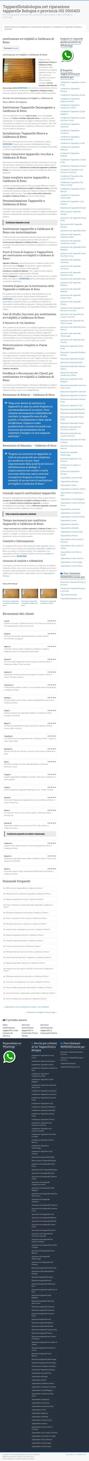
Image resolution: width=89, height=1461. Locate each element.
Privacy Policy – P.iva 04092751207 (76, 1454)
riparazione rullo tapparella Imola (72, 279)
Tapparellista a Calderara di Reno (73, 489)
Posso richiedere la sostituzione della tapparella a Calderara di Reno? (28, 906)
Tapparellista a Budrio (68, 485)
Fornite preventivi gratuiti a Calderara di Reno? (23, 946)
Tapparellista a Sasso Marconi (71, 558)
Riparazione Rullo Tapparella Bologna (44, 1170)
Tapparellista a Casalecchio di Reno (44, 1387)
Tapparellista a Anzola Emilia (71, 478)
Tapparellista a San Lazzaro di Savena (44, 1433)
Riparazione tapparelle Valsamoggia (44, 1359)
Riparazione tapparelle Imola (71, 406)
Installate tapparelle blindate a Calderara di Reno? (24, 941)
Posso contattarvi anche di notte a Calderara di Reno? (26, 918)
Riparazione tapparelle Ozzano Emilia (44, 1330)
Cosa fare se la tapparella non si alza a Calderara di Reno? (28, 982)
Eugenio (41, 328)
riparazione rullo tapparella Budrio (73, 231)
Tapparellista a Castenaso (70, 509)
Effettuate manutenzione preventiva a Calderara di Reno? (27, 976)
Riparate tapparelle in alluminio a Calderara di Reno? (25, 963)
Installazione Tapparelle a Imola (72, 143)
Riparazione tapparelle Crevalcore (73, 395)
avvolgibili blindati (32, 390)
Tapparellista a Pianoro (69, 536)
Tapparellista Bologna (68, 595)
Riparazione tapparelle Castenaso (73, 392)
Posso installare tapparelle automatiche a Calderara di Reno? (29, 988)
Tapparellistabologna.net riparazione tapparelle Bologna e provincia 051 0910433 (41, 8)
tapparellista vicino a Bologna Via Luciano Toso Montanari (26, 1007)
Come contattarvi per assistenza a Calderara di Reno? (26, 999)
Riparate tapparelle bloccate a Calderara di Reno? (25, 899)
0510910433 (22, 88)
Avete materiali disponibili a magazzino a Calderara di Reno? (29, 957)
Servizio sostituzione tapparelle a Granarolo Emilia (48, 1029)
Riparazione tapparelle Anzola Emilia (44, 1268)
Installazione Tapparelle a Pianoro (73, 166)
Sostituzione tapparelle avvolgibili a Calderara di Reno (11, 603)
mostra (15, 48)
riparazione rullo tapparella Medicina (44, 1218)
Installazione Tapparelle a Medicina (43, 1107)
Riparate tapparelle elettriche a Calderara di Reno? (25, 935)
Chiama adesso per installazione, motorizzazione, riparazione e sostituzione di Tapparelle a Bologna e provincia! (43, 28)
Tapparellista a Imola (68, 521)
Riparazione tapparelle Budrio (71, 363)
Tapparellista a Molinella (69, 528)
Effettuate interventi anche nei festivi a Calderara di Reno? (27, 952)
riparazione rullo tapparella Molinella (44, 1221)
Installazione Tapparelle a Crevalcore (44, 1094)
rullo (21, 296)
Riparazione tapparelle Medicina (72, 409)
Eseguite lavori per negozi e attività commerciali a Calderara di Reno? (28, 970)
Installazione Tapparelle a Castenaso (44, 1091)
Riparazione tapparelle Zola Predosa (44, 1363)
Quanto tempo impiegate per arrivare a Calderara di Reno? (28, 929)
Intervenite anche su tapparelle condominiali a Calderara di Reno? (30, 993)
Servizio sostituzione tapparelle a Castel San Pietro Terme (30, 1030)
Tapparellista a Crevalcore (70, 513)
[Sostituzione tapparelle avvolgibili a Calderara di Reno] (11, 593)
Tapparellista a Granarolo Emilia (72, 517)
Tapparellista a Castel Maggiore (72, 499)
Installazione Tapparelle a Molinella (43, 1110)
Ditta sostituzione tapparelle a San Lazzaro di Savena (10, 1030)
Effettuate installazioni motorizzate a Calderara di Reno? (27, 913)
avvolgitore (47, 554)
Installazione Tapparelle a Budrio (72, 95)
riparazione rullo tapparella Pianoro (44, 1230)
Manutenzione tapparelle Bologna (73, 208)
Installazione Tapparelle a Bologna (43, 1061)
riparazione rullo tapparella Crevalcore (44, 1205)
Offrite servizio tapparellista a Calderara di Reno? (24, 888)
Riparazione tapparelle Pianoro (72, 423)
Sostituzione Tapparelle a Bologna (43, 1370)
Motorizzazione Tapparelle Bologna (44, 1160)
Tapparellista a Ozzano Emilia (71, 532)
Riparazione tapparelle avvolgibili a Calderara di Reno (29, 603)
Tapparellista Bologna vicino (71, 599)
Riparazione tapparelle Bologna (72, 359)
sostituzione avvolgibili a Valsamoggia (41, 1012)
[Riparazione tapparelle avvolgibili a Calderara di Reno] (29, 593)
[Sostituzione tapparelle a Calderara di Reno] (48, 593)
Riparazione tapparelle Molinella (72, 413)
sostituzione (7, 121)
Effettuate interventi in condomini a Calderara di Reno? (26, 924)
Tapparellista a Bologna (69, 481)
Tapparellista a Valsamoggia (71, 562)
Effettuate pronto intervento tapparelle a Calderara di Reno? (28, 894)
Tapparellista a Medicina (69, 524)
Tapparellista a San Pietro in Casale (43, 1436)
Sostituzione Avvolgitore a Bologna (44, 1366)
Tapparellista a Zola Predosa (71, 566)
